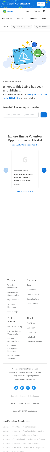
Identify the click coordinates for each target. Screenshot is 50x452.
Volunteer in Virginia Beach (14, 439)
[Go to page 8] (32, 191)
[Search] (44, 11)
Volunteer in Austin (30, 435)
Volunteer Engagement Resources (12, 348)
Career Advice (32, 303)
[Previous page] (6, 170)
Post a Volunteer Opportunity (14, 332)
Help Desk (31, 337)
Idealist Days (12, 311)
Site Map (36, 403)
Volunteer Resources (11, 305)
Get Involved (7, 18)
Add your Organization (13, 340)
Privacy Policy (24, 403)
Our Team (31, 328)
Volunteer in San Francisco (33, 431)
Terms (13, 403)
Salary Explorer (33, 299)
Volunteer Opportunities (13, 286)
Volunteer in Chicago (36, 439)
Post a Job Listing (14, 326)
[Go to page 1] (18, 191)
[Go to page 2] (20, 191)
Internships (32, 289)
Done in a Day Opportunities (13, 293)
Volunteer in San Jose (31, 427)
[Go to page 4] (24, 191)
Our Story (31, 323)
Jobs (29, 285)
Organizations (13, 299)
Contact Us (31, 332)
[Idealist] (8, 11)
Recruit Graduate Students (14, 357)
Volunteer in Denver (11, 435)
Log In (28, 11)
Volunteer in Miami (31, 443)
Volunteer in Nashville (12, 447)
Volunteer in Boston (11, 431)
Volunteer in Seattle (11, 427)
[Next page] (44, 170)
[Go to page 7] (30, 191)
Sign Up (37, 11)
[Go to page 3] (22, 191)
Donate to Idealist (34, 341)
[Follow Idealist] (16, 388)
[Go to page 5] (26, 191)
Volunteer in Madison (11, 443)
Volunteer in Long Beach (34, 447)
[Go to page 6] (28, 191)
